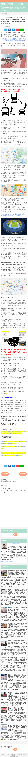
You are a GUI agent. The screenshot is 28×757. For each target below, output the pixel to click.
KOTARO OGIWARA (15, 544)
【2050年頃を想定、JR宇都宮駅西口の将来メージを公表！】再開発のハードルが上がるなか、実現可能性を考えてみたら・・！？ (17, 727)
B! (13, 29)
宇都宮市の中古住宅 (19, 441)
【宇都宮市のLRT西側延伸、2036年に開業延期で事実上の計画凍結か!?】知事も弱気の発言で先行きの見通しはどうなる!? (17, 625)
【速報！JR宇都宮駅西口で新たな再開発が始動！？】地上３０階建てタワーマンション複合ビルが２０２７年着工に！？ (17, 677)
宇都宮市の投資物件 (12, 443)
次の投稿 (5, 474)
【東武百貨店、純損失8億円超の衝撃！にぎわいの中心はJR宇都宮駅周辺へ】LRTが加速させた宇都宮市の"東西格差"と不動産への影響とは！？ (17, 573)
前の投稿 (23, 474)
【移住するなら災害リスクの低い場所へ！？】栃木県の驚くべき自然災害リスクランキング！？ (17, 609)
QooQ (16, 756)
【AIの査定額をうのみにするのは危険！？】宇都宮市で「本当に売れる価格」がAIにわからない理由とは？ (17, 659)
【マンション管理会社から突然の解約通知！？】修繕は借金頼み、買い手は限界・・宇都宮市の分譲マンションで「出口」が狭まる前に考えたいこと (17, 592)
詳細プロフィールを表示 (7, 561)
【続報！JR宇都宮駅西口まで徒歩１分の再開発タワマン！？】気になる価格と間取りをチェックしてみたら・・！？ (17, 643)
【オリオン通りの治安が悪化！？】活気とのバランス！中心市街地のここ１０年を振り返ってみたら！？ (17, 709)
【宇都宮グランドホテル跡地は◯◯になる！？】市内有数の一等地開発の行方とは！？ (17, 694)
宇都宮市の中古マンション (7, 441)
